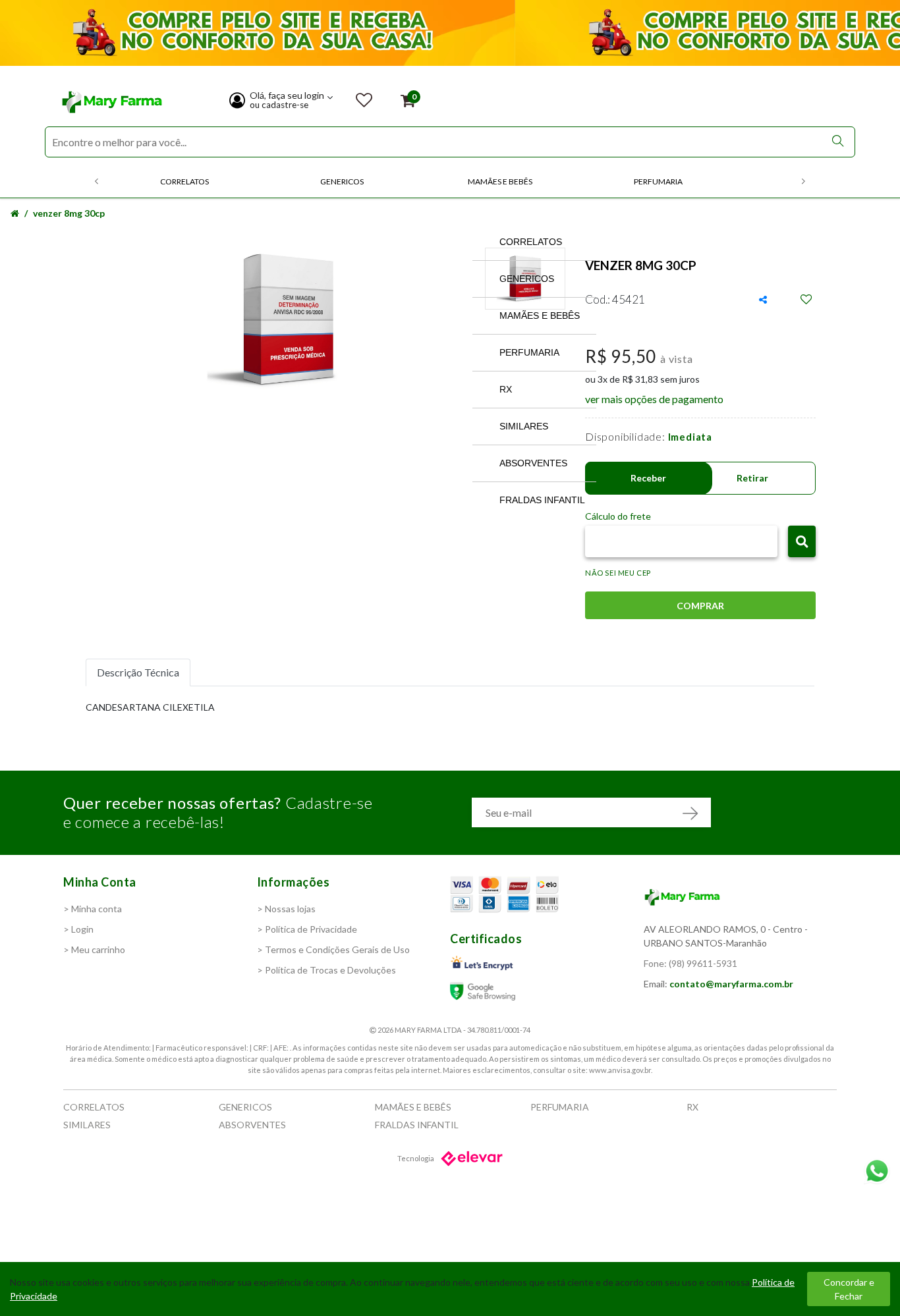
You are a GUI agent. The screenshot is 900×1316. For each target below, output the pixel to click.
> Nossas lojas (286, 908)
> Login (78, 929)
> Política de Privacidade (307, 929)
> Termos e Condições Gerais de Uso (333, 949)
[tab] (138, 672)
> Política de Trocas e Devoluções (326, 969)
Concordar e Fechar (849, 1289)
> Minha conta (92, 908)
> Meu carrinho (94, 949)
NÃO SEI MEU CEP (618, 572)
